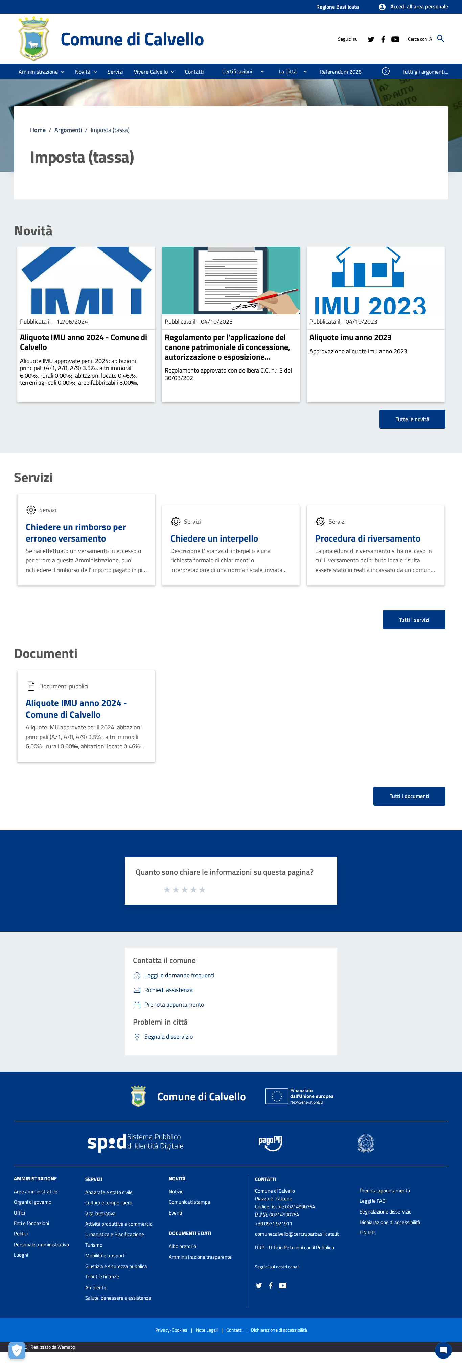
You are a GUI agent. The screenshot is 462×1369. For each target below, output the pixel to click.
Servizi (33, 477)
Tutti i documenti (409, 796)
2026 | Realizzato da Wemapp (46, 1346)
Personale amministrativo (41, 1244)
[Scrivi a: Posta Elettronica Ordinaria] (304, 1241)
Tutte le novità (412, 419)
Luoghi (21, 1255)
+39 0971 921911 (273, 1223)
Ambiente (95, 1287)
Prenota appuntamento (385, 1190)
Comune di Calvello (132, 38)
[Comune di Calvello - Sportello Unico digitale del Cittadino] (34, 38)
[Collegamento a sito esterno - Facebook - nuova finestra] (383, 38)
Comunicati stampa (189, 1202)
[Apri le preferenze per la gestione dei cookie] (16, 1350)
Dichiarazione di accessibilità (390, 1222)
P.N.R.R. (368, 1232)
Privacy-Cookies (171, 1330)
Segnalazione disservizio (386, 1212)
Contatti (265, 1179)
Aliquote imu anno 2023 (350, 337)
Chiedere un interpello (214, 538)
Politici (21, 1234)
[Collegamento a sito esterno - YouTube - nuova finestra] (395, 38)
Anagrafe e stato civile (109, 1192)
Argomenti (68, 130)
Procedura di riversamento (367, 538)
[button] (413, 7)
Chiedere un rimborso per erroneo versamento (76, 532)
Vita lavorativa (100, 1213)
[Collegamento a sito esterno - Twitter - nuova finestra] (371, 38)
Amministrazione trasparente (200, 1257)
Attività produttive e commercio (119, 1224)
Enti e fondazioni (31, 1223)
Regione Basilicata (337, 7)
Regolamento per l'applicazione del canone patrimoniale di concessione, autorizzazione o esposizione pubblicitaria (227, 351)
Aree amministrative (35, 1191)
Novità (33, 230)
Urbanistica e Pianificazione (114, 1234)
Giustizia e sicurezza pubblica (116, 1266)
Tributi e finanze (102, 1276)
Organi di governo (32, 1202)
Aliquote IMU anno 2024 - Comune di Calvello (83, 342)
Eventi (175, 1213)
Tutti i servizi (414, 620)
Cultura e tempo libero (108, 1202)
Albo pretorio (182, 1246)
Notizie (176, 1191)
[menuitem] (195, 72)
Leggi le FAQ (373, 1201)
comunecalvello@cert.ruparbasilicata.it (297, 1234)
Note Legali (207, 1330)
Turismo (93, 1245)
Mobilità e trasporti (105, 1255)
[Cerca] (440, 38)
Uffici (19, 1213)
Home (38, 130)
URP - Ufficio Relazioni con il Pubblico (294, 1247)
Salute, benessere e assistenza (118, 1298)
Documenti (45, 653)
